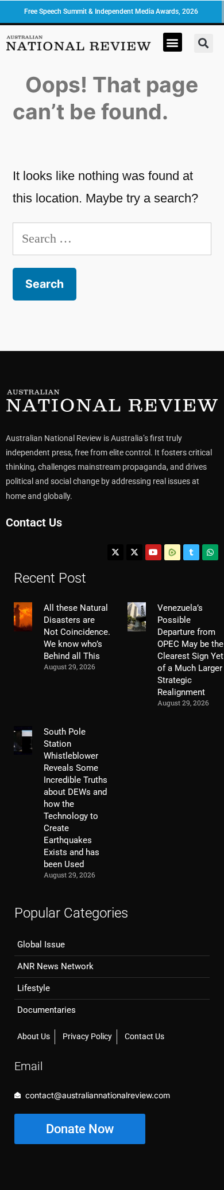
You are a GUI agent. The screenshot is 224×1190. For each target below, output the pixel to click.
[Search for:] (112, 238)
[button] (172, 42)
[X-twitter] (115, 552)
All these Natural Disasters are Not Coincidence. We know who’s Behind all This (77, 632)
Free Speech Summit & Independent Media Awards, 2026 (111, 11)
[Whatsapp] (210, 552)
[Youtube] (153, 552)
